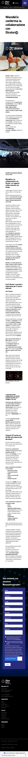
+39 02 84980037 (6, 694)
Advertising (3, 707)
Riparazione (3, 717)
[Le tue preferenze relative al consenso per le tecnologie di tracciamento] (25, 754)
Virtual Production (5, 706)
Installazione (4, 714)
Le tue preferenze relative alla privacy (15, 753)
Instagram (8, 747)
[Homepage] (6, 3)
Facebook (12, 747)
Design (2, 727)
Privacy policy (4, 741)
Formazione (3, 715)
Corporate (3, 702)
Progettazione (4, 712)
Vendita (2, 724)
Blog (11, 7)
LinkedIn (3, 747)
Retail (2, 701)
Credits (15, 741)
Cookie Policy (10, 741)
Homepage (6, 7)
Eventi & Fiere (4, 704)
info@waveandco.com (8, 696)
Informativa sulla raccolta (8, 755)
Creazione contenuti (5, 718)
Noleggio (3, 725)
